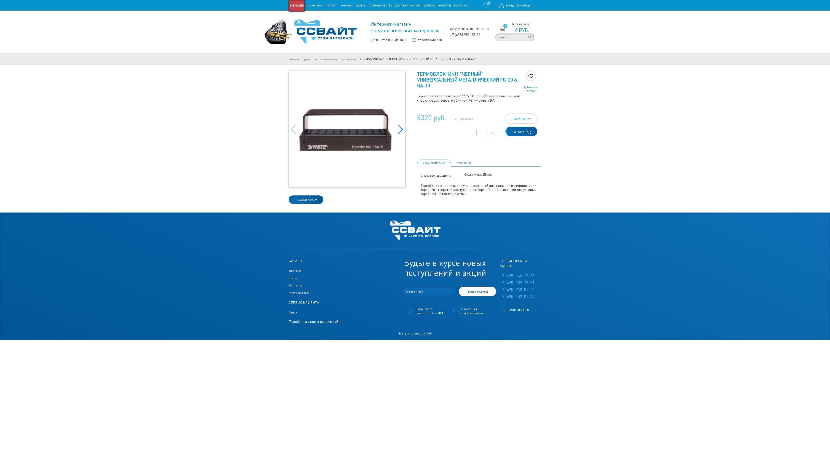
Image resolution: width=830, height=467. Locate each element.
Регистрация (523, 5)
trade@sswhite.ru (430, 40)
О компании (315, 5)
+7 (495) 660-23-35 (517, 275)
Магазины (461, 5)
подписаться (477, 291)
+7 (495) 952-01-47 (517, 296)
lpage (306, 59)
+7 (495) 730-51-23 (517, 289)
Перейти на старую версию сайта (315, 322)
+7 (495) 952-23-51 (465, 34)
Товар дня (297, 5)
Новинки (346, 5)
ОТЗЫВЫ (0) (463, 163)
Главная (294, 59)
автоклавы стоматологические (335, 59)
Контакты (444, 5)
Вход (509, 5)
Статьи (323, 16)
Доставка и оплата (407, 5)
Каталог (331, 5)
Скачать (429, 5)
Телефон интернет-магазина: (469, 28)
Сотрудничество (380, 5)
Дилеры (361, 5)
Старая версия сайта (302, 16)
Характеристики (434, 163)
